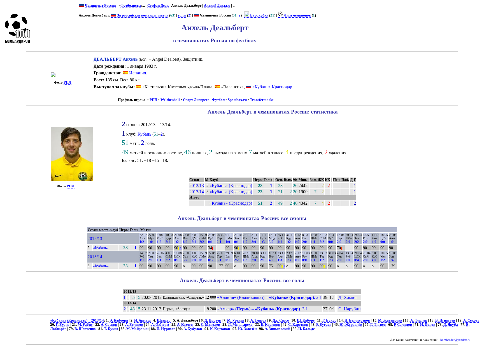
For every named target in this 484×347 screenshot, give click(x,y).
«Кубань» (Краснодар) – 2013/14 (77, 320)
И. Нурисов (166, 329)
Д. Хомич (347, 297)
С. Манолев (210, 325)
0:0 (297, 242)
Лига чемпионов (297, 15)
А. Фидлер (418, 320)
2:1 (168, 242)
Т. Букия (111, 329)
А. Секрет (471, 320)
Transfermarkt (261, 100)
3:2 (185, 260)
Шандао (164, 320)
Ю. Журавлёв (350, 325)
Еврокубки (258, 15)
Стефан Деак (158, 6)
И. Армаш (142, 320)
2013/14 (196, 191)
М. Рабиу (85, 325)
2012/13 (196, 185)
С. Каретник (298, 325)
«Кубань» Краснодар (272, 86)
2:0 (304, 242)
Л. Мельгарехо (240, 325)
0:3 (210, 260)
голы (182, 15)
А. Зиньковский (277, 329)
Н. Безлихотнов (357, 320)
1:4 (391, 260)
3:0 (254, 242)
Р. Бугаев (323, 325)
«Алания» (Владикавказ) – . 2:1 (269, 297)
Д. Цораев (212, 320)
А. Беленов (134, 325)
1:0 (150, 242)
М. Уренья (235, 320)
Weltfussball (170, 100)
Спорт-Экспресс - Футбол (204, 100)
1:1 (313, 242)
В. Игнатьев (445, 320)
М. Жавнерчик (390, 320)
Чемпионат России (100, 6)
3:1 (219, 260)
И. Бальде (306, 329)
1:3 (262, 242)
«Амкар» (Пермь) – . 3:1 (262, 308)
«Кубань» (101, 248)
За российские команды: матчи (142, 15)
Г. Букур (329, 320)
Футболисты (130, 6)
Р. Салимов (403, 325)
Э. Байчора (119, 320)
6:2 (185, 242)
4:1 (280, 242)
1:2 (141, 242)
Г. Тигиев (378, 325)
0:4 (356, 260)
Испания (137, 72)
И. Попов (427, 325)
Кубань (144, 134)
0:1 (210, 242)
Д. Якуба (450, 325)
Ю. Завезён (247, 329)
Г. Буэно (62, 325)
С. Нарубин (349, 308)
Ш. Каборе (306, 320)
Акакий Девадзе (217, 6)
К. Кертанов (220, 329)
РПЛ (67, 82)
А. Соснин (109, 325)
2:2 (201, 242)
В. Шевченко (85, 329)
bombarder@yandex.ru (455, 339)
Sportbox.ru (237, 100)
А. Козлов (185, 325)
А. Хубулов (192, 329)
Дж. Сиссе (281, 320)
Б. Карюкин (270, 325)
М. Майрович (137, 329)
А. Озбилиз (160, 325)
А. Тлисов (258, 320)
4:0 (374, 242)
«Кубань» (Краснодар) (231, 185)
